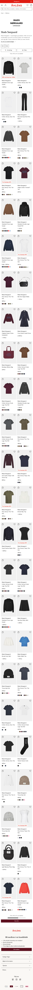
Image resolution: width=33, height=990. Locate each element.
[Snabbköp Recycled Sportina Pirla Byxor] (18, 93)
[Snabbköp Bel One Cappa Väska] (18, 272)
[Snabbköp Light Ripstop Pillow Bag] (3, 843)
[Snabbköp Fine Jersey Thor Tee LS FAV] (3, 771)
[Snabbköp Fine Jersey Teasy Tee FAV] (18, 451)
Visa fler (16, 921)
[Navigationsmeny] (2, 5)
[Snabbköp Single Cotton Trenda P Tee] (18, 163)
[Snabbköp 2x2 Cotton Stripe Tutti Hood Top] (3, 451)
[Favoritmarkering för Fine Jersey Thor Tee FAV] (30, 127)
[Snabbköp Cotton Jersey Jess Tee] (18, 58)
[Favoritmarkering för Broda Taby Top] (30, 487)
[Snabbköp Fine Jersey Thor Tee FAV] (18, 127)
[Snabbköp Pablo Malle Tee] (18, 632)
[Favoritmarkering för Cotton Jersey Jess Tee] (30, 58)
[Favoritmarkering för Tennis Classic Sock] (30, 737)
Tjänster (4, 965)
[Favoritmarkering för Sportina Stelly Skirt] (30, 596)
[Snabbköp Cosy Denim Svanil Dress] (18, 309)
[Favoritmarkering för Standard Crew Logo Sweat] (14, 58)
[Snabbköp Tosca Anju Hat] (3, 664)
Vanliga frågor (6, 957)
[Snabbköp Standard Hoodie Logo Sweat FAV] (18, 200)
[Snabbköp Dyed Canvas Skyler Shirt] (3, 524)
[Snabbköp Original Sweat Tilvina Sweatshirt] (3, 309)
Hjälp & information (7, 961)
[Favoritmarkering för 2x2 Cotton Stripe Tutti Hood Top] (14, 451)
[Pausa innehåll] (31, 1)
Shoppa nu (16, 1)
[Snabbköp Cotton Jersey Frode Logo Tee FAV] (18, 343)
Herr (3, 46)
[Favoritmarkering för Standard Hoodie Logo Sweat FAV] (30, 200)
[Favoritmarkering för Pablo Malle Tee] (30, 632)
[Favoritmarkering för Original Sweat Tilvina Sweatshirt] (14, 309)
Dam (7, 46)
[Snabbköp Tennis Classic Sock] (18, 737)
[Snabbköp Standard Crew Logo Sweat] (3, 58)
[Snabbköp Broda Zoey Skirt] (3, 632)
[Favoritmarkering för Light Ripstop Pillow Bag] (14, 843)
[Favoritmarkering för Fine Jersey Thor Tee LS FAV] (14, 771)
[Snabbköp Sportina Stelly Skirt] (18, 596)
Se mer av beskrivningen (7, 41)
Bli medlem (16, 949)
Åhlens (4, 970)
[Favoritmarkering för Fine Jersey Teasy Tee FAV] (30, 451)
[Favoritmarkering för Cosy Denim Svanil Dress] (30, 309)
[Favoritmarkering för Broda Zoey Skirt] (14, 632)
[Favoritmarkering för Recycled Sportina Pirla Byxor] (30, 93)
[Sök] (2, 9)
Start (2, 13)
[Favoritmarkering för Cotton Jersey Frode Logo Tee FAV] (30, 343)
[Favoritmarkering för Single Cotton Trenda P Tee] (30, 163)
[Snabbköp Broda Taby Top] (18, 487)
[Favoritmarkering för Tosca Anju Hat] (14, 664)
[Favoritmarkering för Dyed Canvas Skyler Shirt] (14, 524)
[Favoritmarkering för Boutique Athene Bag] (14, 343)
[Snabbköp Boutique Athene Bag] (3, 343)
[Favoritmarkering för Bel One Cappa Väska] (30, 272)
